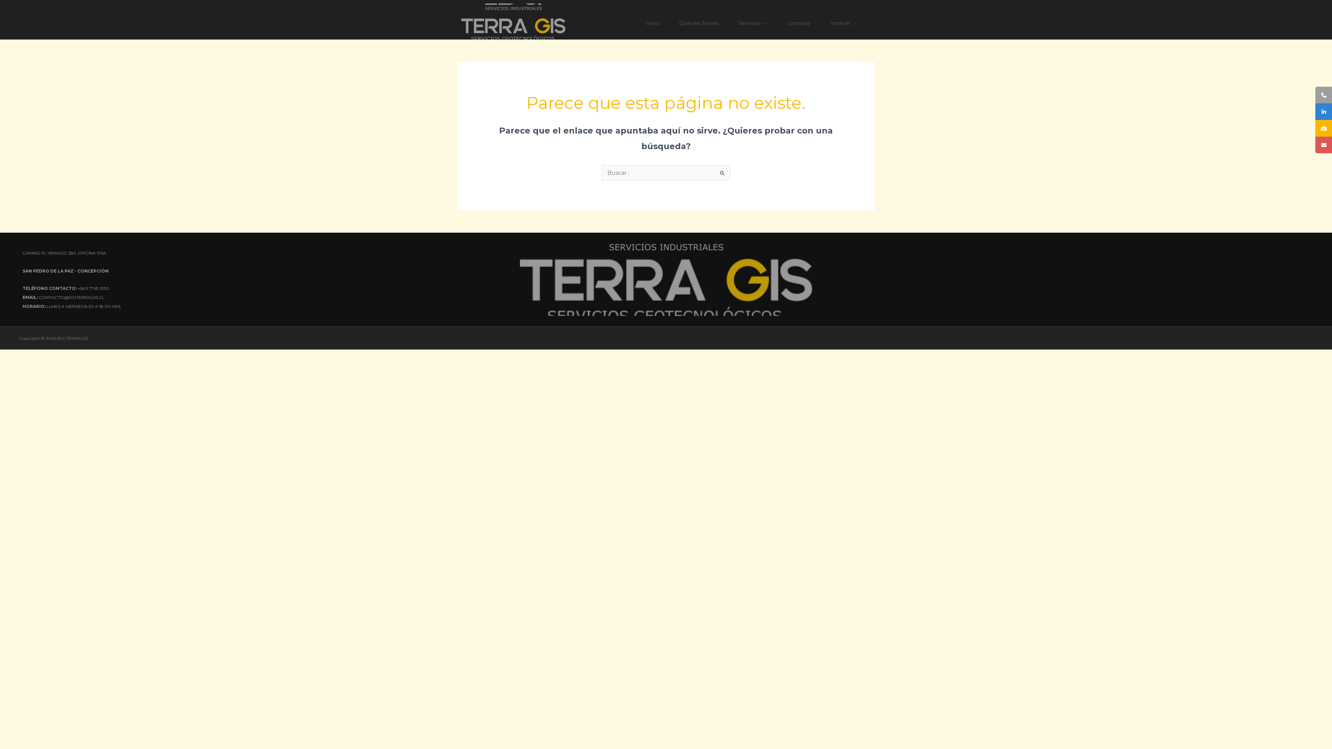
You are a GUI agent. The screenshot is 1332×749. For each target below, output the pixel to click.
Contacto (798, 23)
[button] (764, 23)
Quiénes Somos (699, 23)
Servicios (749, 23)
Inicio (652, 23)
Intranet (840, 23)
